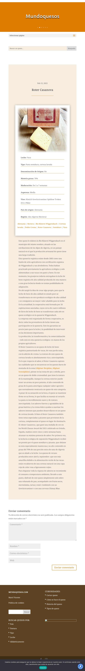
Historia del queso (54, 604)
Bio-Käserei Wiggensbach (46, 224)
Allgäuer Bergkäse (44, 368)
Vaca (65, 227)
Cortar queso (52, 595)
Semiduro (57, 227)
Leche (12, 637)
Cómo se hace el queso (56, 599)
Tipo (12, 633)
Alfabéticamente (17, 641)
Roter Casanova (44, 227)
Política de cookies (16, 603)
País (12, 624)
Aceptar (43, 668)
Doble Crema (30, 227)
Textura (13, 628)
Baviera (30, 224)
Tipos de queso (53, 608)
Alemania (21, 224)
